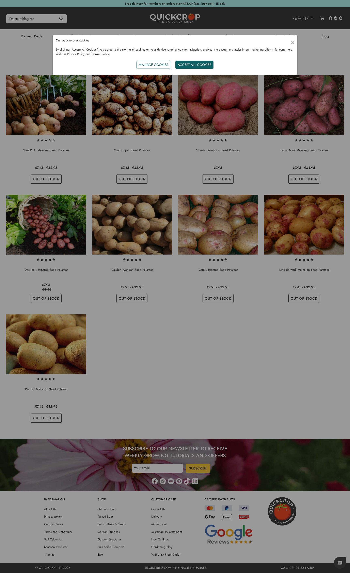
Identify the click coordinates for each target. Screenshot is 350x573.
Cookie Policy (100, 54)
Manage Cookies (153, 64)
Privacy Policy (76, 54)
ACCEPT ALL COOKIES (194, 64)
